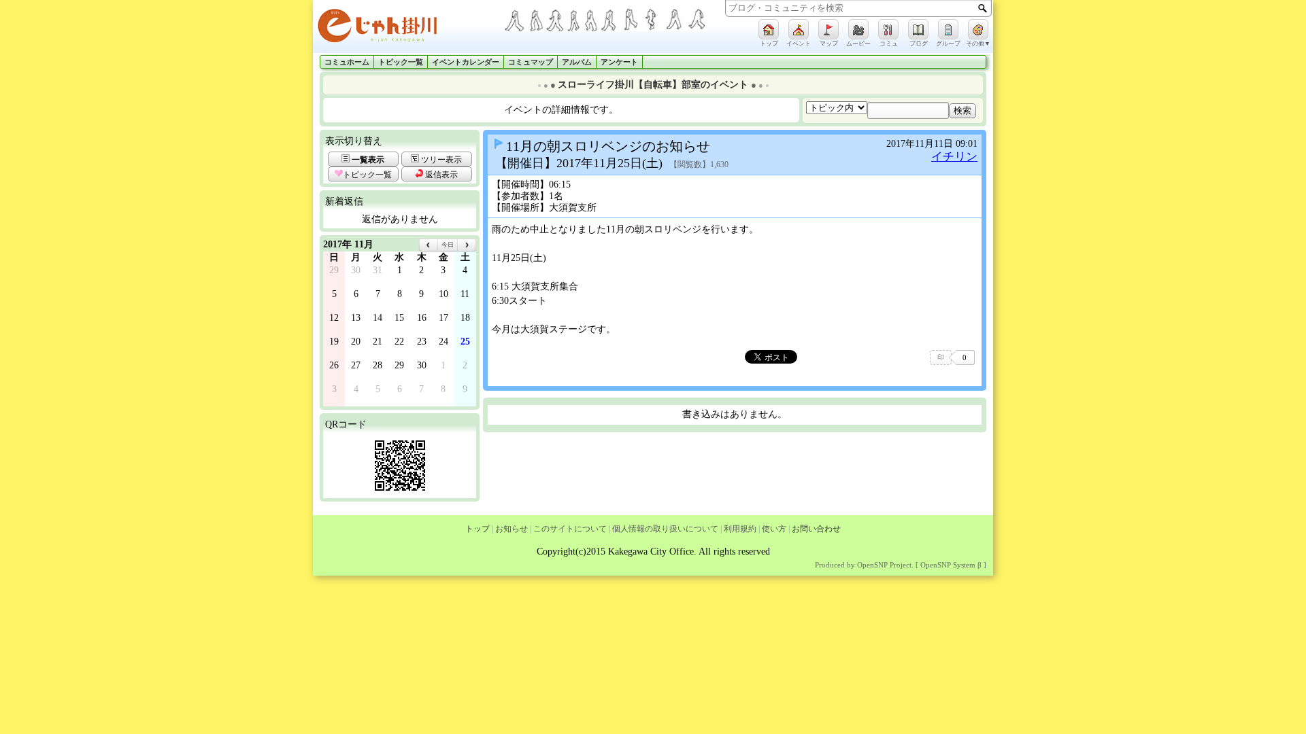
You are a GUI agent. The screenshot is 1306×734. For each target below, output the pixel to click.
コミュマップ (530, 62)
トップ (477, 529)
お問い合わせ (816, 529)
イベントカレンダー (465, 62)
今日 (447, 244)
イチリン (954, 156)
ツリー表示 (440, 159)
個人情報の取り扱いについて (665, 529)
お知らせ (511, 529)
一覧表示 (367, 159)
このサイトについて (570, 529)
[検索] (982, 8)
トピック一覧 (400, 62)
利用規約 (740, 529)
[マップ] (828, 29)
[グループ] (948, 29)
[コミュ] (888, 29)
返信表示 (440, 174)
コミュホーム (346, 62)
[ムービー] (858, 29)
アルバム (577, 62)
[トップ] (768, 29)
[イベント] (798, 29)
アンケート (619, 62)
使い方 (774, 529)
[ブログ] (918, 29)
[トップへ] (408, 28)
